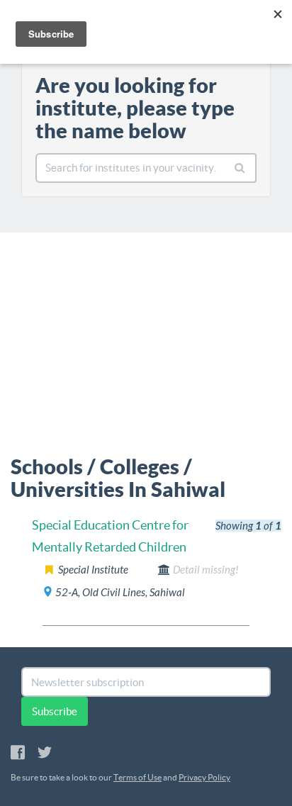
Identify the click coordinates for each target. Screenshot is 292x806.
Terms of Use (137, 777)
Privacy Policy (204, 777)
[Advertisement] (146, 339)
